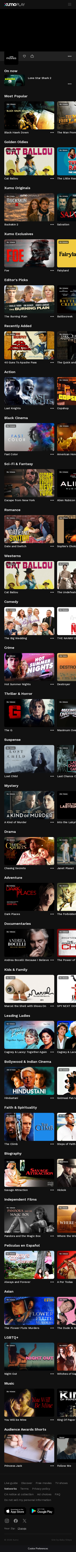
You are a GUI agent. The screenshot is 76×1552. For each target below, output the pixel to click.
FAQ (57, 1494)
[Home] (14, 4)
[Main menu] (70, 4)
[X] (24, 1520)
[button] (38, 80)
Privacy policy (41, 1488)
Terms (24, 1488)
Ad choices (44, 1494)
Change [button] (22, 1528)
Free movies (43, 1483)
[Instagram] (7, 1520)
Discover (26, 1483)
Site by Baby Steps (61, 1540)
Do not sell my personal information (27, 1500)
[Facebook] (15, 1520)
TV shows (61, 1483)
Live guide (11, 1483)
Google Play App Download (42, 1511)
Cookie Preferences (38, 1548)
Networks (10, 1488)
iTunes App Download (15, 1511)
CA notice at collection (19, 1494)
